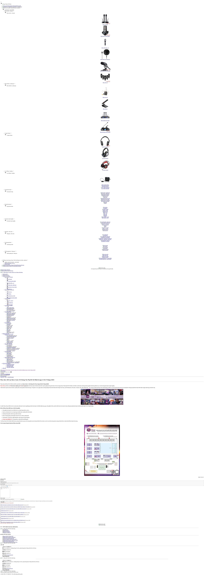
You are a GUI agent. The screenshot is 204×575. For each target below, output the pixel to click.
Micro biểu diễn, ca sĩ (10, 283)
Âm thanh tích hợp (8, 189)
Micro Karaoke (9, 279)
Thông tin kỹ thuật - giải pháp (22, 260)
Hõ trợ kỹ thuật (7, 264)
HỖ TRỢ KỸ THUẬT (6, 363)
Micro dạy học (9, 291)
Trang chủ (2, 377)
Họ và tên (2, 479)
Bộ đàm (8, 321)
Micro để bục (9, 293)
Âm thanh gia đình (8, 242)
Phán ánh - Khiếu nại (7, 532)
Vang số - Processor (10, 338)
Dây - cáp (8, 329)
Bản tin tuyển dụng (6, 531)
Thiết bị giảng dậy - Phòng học (10, 251)
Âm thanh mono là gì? (6, 510)
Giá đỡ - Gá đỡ (9, 326)
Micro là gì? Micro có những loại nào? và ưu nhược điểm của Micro (14, 514)
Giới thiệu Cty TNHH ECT (17, 6)
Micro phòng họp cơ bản (11, 295)
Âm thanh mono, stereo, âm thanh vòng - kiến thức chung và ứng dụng (15, 512)
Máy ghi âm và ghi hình (11, 320)
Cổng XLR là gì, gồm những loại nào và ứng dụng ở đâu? (13, 522)
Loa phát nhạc (9, 345)
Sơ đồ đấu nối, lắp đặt (10, 364)
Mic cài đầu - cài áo (10, 332)
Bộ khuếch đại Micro (10, 315)
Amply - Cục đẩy (10, 341)
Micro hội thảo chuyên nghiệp (12, 297)
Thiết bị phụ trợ (9, 343)
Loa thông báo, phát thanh (11, 347)
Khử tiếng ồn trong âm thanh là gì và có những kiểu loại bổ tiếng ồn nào (15, 520)
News (6, 377)
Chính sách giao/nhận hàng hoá (8, 538)
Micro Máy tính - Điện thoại (11, 285)
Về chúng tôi (5, 529)
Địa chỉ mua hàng (3, 376)
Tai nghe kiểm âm (10, 302)
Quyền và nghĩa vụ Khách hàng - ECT (9, 539)
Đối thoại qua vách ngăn (11, 318)
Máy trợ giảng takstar (10, 307)
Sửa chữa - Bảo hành (10, 367)
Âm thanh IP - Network (11, 350)
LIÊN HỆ (4, 368)
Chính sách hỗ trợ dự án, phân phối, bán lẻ (10, 540)
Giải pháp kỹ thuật (10, 366)
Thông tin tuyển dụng (20, 265)
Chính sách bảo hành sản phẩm (8, 541)
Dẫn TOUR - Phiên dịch (11, 313)
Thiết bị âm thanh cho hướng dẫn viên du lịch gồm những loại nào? (14, 504)
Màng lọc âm (9, 327)
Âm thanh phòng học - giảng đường (13, 362)
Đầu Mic (8, 331)
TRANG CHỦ (18, 5)
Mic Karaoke (9, 353)
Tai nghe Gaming (10, 304)
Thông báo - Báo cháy (8, 231)
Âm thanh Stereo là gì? (7, 518)
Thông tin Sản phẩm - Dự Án (10, 263)
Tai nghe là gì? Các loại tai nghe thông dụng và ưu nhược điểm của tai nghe (15, 508)
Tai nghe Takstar (7, 133)
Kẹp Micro (8, 324)
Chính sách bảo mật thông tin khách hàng (10, 542)
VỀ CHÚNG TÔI (6, 275)
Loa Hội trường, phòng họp (11, 336)
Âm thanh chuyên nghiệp (9, 218)
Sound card (9, 316)
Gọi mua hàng (5, 374)
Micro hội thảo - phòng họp (9, 83)
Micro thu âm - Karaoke (9, 277)
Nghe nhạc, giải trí (10, 300)
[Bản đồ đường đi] (6, 556)
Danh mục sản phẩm (16, 7)
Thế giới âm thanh (10, 377)
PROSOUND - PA (6, 333)
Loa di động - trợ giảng (8, 171)
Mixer (8, 339)
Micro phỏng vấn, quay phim (12, 287)
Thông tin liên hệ (18, 266)
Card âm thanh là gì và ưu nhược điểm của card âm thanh (12, 516)
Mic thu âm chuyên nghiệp (11, 281)
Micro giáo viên (9, 359)
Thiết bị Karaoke (9, 356)
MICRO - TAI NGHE (6, 276)
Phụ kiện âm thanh (8, 204)
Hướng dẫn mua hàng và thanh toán (9, 537)
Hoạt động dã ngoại (10, 309)
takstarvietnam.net (10, 554)
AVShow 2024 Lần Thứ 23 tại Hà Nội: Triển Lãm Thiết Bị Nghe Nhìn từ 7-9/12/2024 (17, 506)
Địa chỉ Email (2, 484)
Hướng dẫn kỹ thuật (10, 365)
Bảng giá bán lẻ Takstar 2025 (8, 536)
